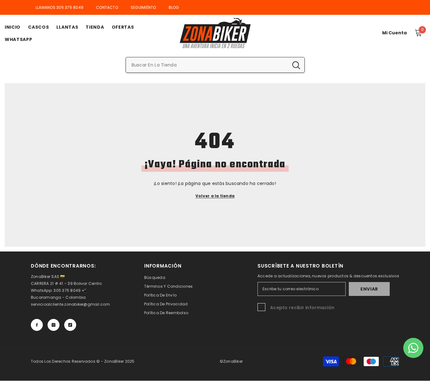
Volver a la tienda (215, 196)
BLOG (174, 7)
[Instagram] (53, 325)
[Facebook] (37, 325)
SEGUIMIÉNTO (143, 7)
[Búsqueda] (215, 65)
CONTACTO (107, 7)
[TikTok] (70, 325)
